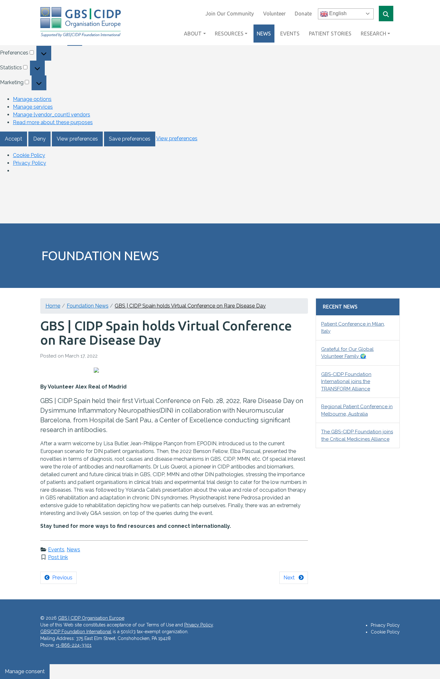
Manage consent (25, 671)
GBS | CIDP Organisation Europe (91, 618)
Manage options (32, 99)
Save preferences (129, 139)
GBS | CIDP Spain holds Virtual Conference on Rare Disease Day (190, 306)
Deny (39, 139)
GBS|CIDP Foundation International (75, 631)
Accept (13, 139)
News (73, 549)
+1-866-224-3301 (73, 645)
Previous (61, 578)
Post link (58, 557)
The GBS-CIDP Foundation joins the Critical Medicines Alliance (357, 435)
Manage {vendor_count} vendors (51, 115)
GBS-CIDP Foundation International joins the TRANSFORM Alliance (346, 381)
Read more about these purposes (53, 122)
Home (52, 306)
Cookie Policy (29, 155)
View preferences (77, 139)
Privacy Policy (29, 163)
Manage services (33, 107)
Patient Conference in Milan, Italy (353, 327)
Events (56, 549)
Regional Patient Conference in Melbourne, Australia (357, 410)
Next (291, 578)
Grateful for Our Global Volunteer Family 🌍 (347, 352)
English (337, 13)
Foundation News (88, 306)
